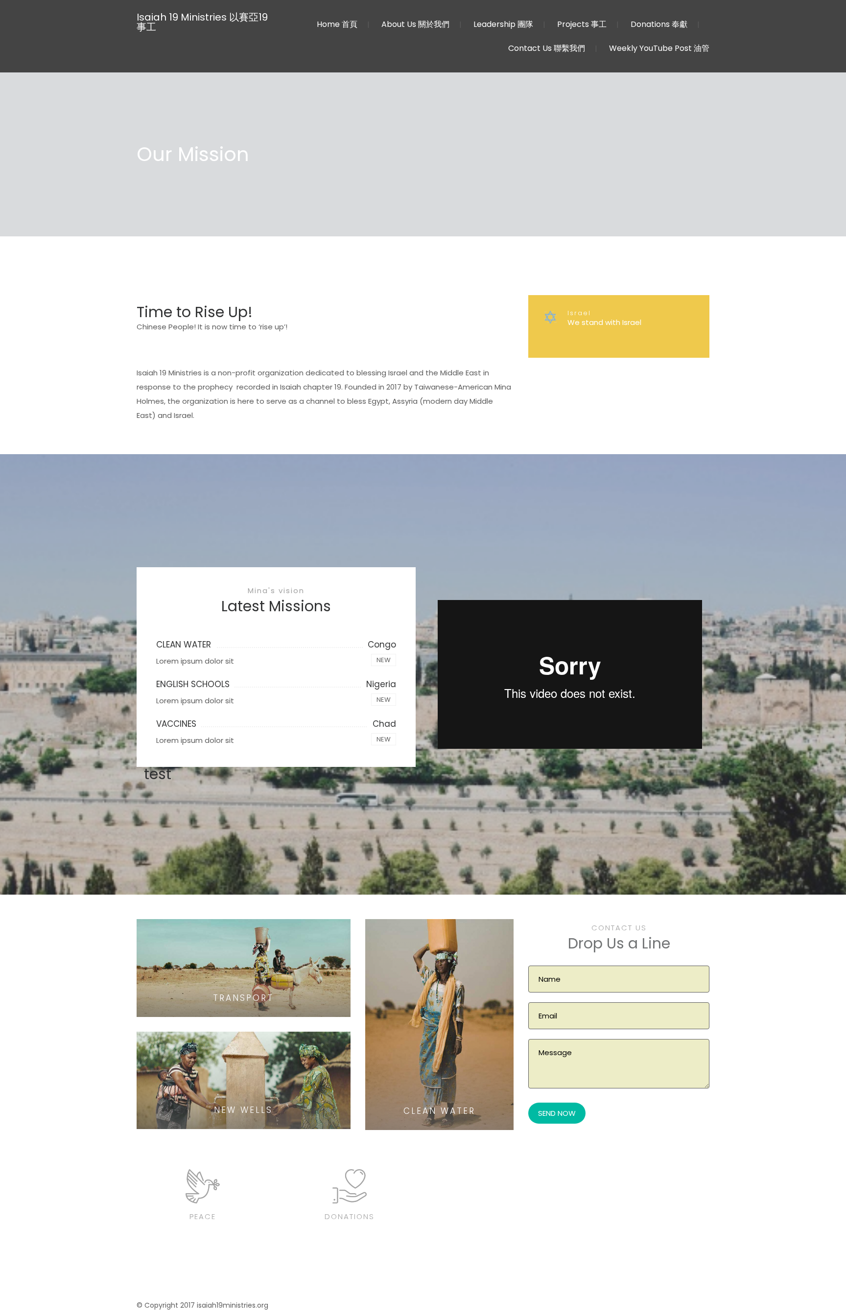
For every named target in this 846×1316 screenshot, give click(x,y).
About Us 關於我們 (415, 24)
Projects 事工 (582, 24)
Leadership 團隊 (503, 24)
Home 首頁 (337, 24)
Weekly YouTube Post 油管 (659, 48)
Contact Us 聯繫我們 (546, 48)
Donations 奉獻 (659, 24)
